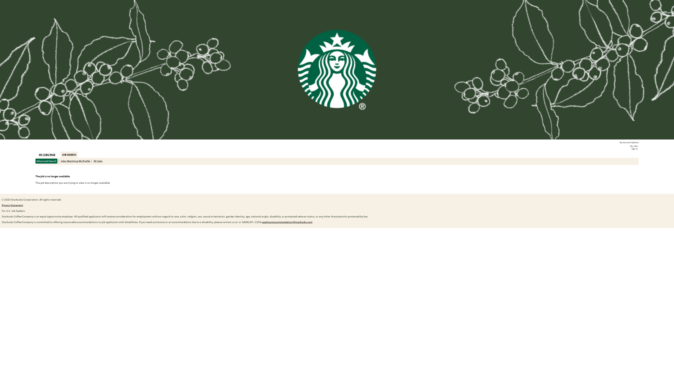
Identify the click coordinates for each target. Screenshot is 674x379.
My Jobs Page (47, 154)
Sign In (635, 149)
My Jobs (634, 146)
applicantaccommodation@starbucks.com (287, 222)
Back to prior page (46, 170)
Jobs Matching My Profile (75, 161)
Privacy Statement (12, 205)
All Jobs (98, 161)
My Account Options (629, 142)
